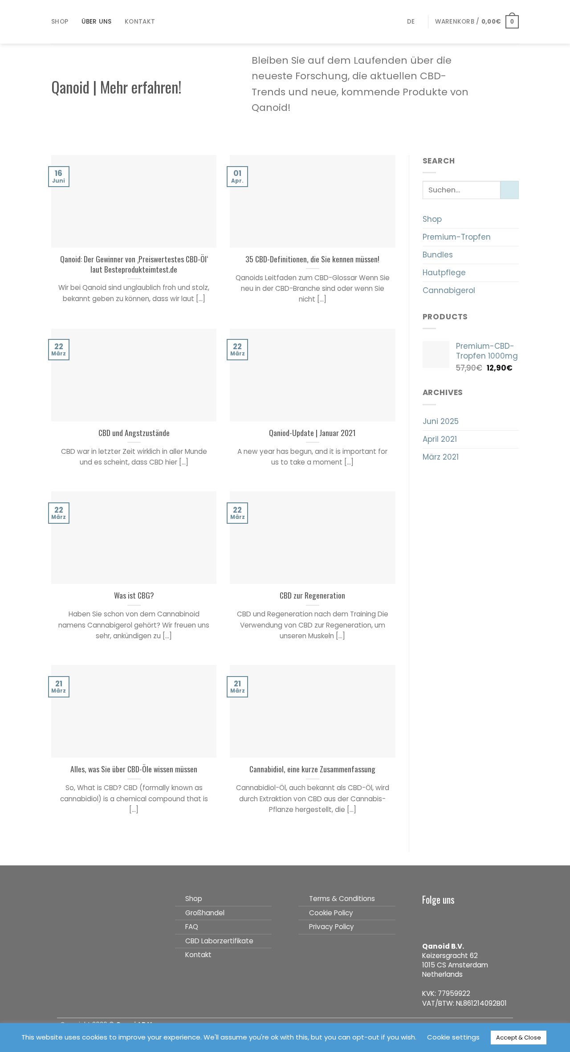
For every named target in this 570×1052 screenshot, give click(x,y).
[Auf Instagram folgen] (444, 920)
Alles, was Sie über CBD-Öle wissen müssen (133, 769)
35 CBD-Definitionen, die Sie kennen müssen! (312, 259)
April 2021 (440, 439)
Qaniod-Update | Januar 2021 (312, 433)
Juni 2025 (441, 421)
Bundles (438, 254)
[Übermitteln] (510, 190)
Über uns (96, 21)
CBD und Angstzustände (134, 433)
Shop (59, 21)
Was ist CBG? (134, 595)
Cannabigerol (449, 290)
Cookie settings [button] (453, 1037)
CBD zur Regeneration (312, 595)
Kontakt (140, 21)
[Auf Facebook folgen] (429, 920)
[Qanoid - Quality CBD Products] (285, 22)
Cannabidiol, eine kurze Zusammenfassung (312, 769)
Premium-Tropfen (457, 237)
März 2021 (441, 457)
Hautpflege (444, 272)
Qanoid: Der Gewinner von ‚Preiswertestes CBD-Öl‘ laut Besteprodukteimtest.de (134, 264)
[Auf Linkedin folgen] (474, 920)
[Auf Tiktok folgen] (459, 920)
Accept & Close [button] (518, 1037)
